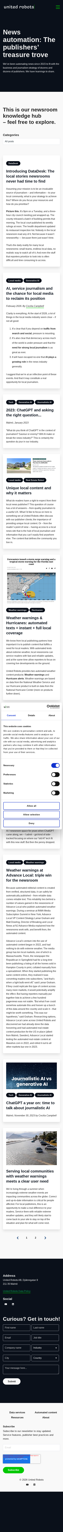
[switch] (55, 774)
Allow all (31, 806)
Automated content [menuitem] (46, 1412)
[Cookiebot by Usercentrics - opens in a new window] (47, 707)
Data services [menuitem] (17, 1412)
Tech (10, 402)
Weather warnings (17, 610)
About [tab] (51, 715)
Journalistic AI (44, 402)
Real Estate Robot (35, 480)
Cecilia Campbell (35, 306)
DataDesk (13, 163)
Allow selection (31, 814)
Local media (14, 280)
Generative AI (32, 280)
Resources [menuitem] (17, 1417)
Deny (31, 823)
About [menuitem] (45, 1417)
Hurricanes (37, 610)
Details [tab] (31, 715)
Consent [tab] (11, 715)
